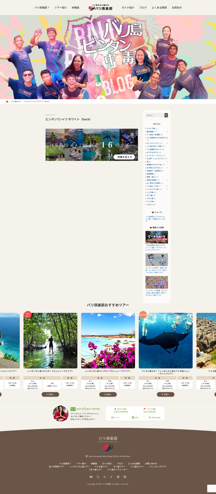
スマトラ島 (151, 128)
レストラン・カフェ (154, 155)
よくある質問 (159, 7)
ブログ (143, 7)
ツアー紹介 (60, 7)
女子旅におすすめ (153, 168)
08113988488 (150, 412)
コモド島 (150, 198)
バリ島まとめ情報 (153, 134)
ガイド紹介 (128, 7)
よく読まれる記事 (153, 183)
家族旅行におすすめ (154, 164)
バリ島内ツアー (137, 466)
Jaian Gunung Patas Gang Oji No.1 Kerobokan (109, 456)
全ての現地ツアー (57, 466)
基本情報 (150, 131)
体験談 (75, 7)
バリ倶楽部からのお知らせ (156, 137)
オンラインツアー (153, 143)
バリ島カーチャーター (118, 469)
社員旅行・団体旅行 (154, 171)
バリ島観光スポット (154, 149)
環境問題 (150, 174)
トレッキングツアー (158, 466)
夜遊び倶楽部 (151, 180)
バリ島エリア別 (152, 186)
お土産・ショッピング (155, 158)
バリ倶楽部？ (41, 7)
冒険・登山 (151, 177)
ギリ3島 (149, 195)
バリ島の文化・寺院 (154, 146)
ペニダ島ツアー (101, 466)
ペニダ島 (150, 192)
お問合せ (177, 7)
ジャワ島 (150, 201)
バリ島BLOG (15, 101)
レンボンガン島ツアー (80, 466)
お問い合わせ (151, 463)
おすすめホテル (152, 152)
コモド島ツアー (95, 469)
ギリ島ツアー (119, 466)
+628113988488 (120, 412)
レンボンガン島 (152, 189)
